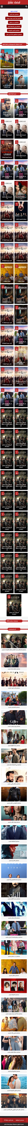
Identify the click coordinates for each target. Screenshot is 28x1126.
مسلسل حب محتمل (14, 22)
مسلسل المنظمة (20, 1120)
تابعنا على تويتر (14, 11)
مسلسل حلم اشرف (14, 14)
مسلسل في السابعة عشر (14, 26)
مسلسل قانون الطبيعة (14, 30)
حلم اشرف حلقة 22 (8, 1120)
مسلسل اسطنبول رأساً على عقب (14, 34)
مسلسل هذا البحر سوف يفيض (14, 18)
